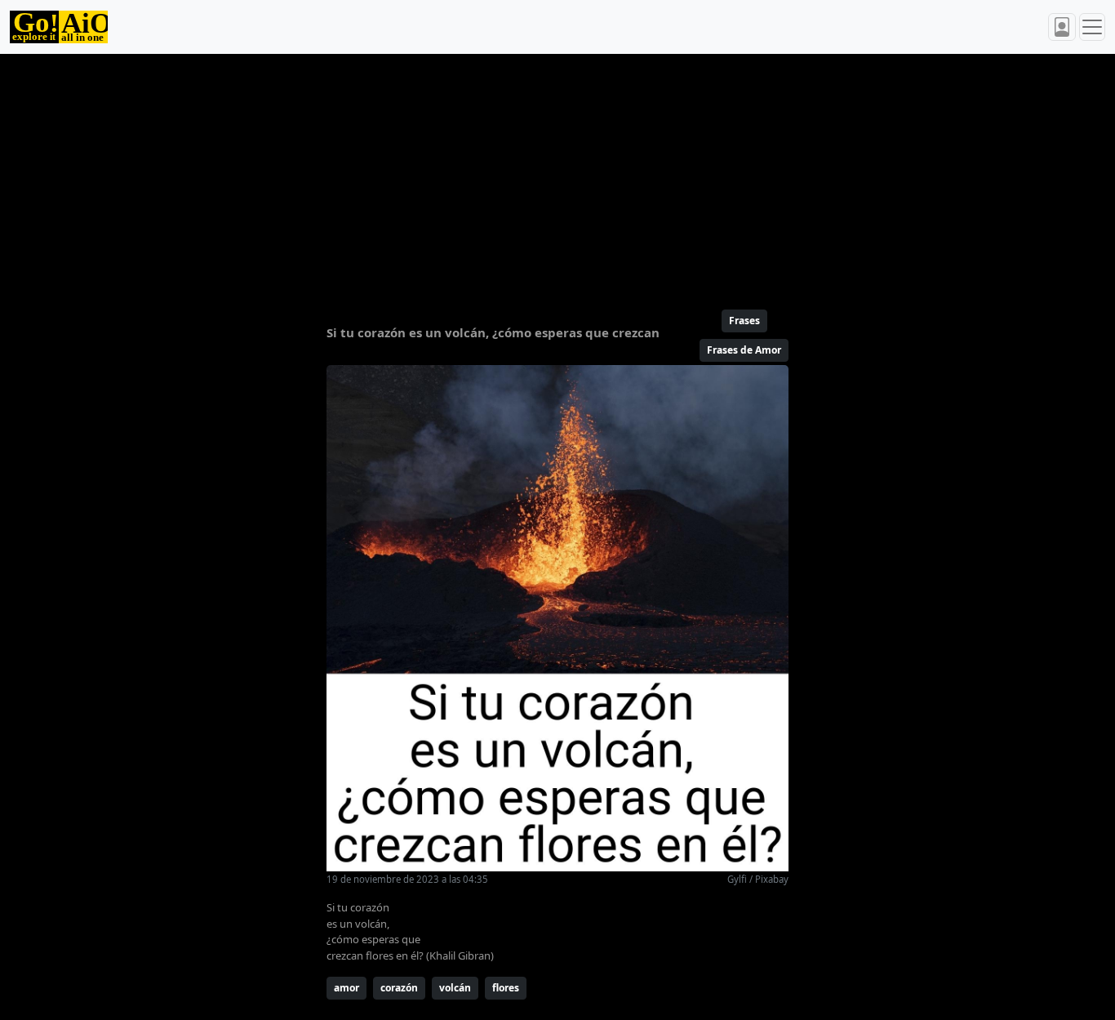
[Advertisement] (557, 174)
